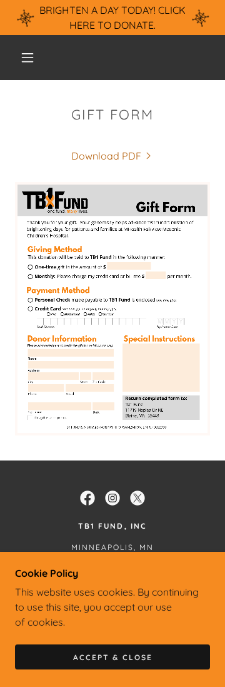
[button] (27, 57)
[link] (112, 156)
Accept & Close (112, 657)
